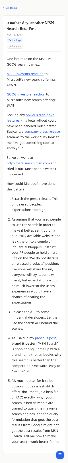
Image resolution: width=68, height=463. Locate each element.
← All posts (10, 7)
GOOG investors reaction (26, 94)
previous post (45, 338)
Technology (15, 40)
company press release (42, 131)
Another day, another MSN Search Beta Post (30, 25)
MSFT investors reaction (25, 74)
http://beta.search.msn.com (28, 163)
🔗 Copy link (15, 46)
